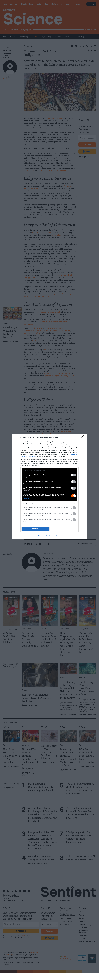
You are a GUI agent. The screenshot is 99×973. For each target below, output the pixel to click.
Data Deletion (38, 536)
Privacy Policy (60, 536)
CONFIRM (35, 529)
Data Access (49, 536)
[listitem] (49, 471)
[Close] (83, 437)
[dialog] (49, 486)
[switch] (73, 475)
